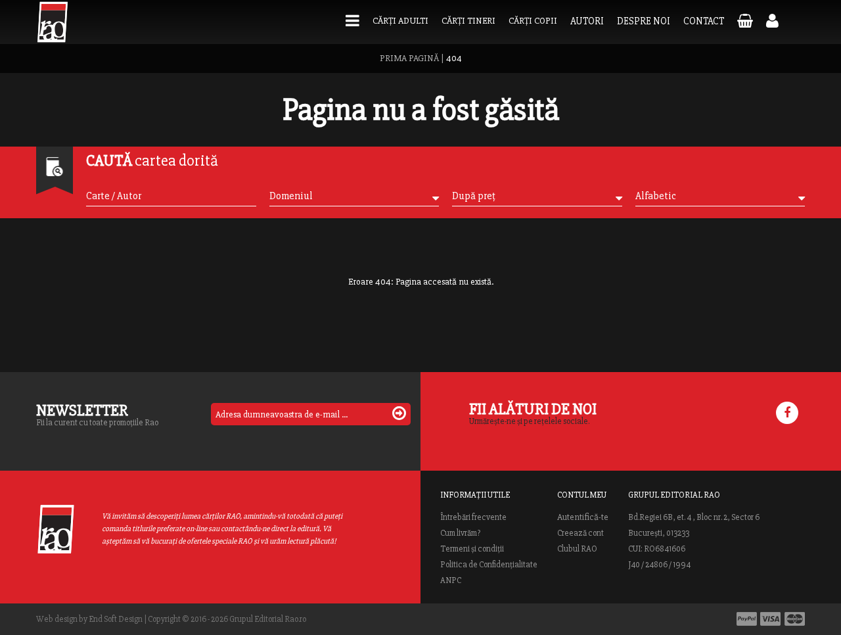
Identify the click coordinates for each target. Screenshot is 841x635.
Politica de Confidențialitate (488, 564)
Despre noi (643, 21)
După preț (473, 195)
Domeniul (291, 195)
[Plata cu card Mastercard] (794, 619)
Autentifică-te (582, 517)
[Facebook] (787, 413)
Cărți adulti (400, 20)
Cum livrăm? (460, 533)
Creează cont (580, 533)
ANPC (450, 580)
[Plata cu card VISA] (770, 619)
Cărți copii (533, 20)
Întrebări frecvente (473, 517)
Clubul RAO (577, 549)
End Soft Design (116, 619)
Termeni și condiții (472, 549)
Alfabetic (655, 195)
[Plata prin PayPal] (747, 619)
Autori (587, 21)
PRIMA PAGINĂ (409, 58)
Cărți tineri (468, 20)
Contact (703, 21)
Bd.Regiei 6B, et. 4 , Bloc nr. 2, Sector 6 (694, 517)
